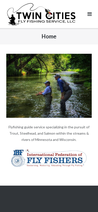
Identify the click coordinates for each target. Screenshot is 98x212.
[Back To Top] (85, 200)
